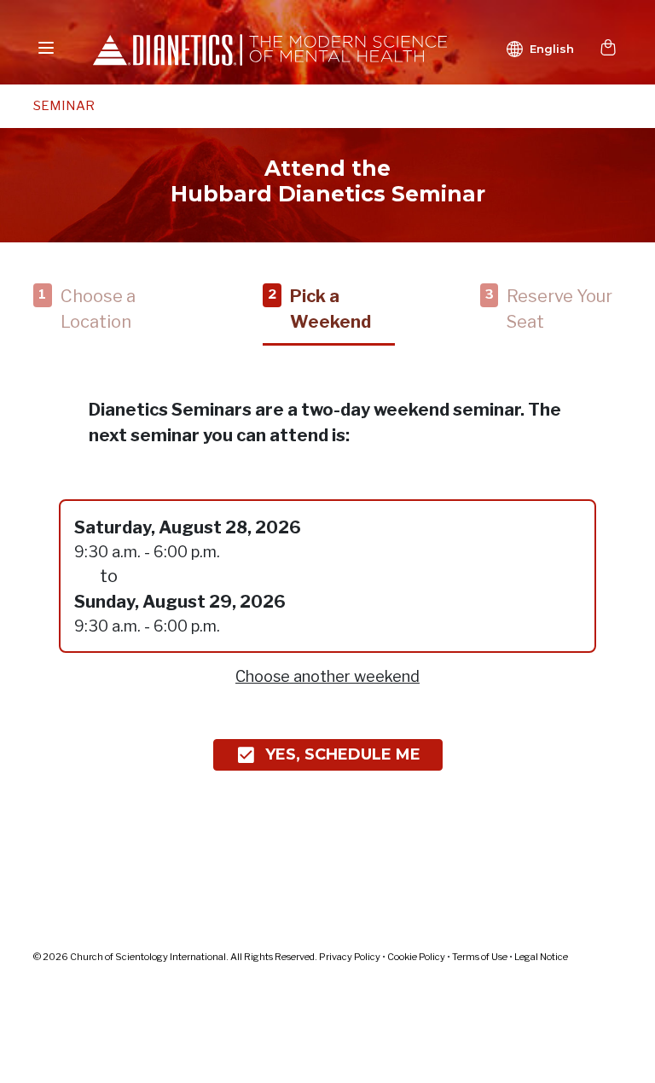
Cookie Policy (416, 957)
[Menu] (46, 47)
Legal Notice (541, 957)
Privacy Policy (349, 957)
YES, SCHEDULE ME (342, 754)
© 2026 (176, 957)
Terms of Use (479, 957)
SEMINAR (64, 106)
